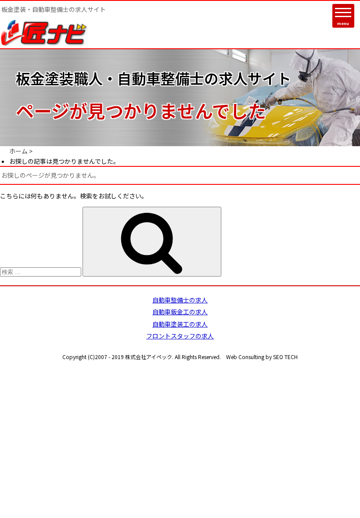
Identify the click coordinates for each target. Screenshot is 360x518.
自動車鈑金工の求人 (180, 311)
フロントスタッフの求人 (180, 335)
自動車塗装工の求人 (180, 324)
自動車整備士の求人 (180, 299)
